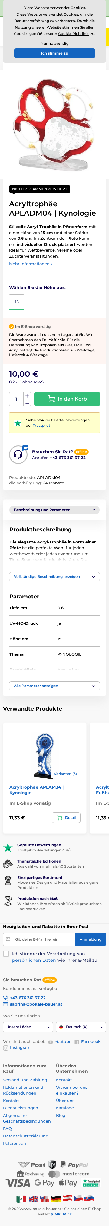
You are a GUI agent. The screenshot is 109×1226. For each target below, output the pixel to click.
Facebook (91, 1041)
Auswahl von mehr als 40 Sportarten (50, 866)
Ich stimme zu (54, 53)
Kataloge (65, 1107)
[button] (54, 576)
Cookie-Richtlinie (73, 33)
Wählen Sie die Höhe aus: (37, 287)
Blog (60, 1115)
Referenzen (14, 1143)
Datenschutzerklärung (25, 1135)
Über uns (65, 1100)
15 (17, 302)
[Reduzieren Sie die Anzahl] (27, 403)
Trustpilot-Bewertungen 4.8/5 (44, 850)
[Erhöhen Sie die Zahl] (27, 395)
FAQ (7, 1128)
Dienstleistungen (20, 1107)
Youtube (63, 1041)
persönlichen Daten (34, 960)
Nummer (16, 399)
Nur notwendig (54, 43)
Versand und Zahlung (25, 1079)
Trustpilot (41, 425)
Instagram (20, 1047)
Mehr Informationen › (30, 263)
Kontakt (11, 1100)
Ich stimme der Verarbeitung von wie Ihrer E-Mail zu (54, 957)
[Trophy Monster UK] (33, 1198)
